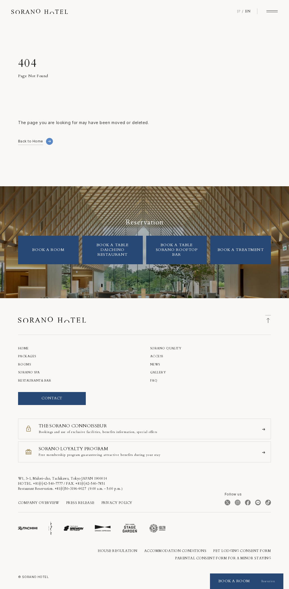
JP (238, 11)
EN (247, 11)
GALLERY (158, 372)
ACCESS (156, 356)
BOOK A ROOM (48, 249)
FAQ (153, 380)
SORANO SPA (29, 372)
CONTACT (51, 398)
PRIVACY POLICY (116, 503)
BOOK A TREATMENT (241, 249)
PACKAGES (27, 356)
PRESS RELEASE (80, 503)
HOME (23, 348)
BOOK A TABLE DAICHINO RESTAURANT (113, 249)
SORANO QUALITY (165, 348)
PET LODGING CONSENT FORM (242, 551)
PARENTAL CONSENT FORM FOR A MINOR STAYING (223, 558)
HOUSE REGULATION (117, 551)
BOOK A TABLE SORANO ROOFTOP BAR (177, 249)
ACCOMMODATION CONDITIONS (175, 551)
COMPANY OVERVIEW (38, 503)
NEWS (155, 364)
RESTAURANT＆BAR (34, 380)
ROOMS (24, 364)
